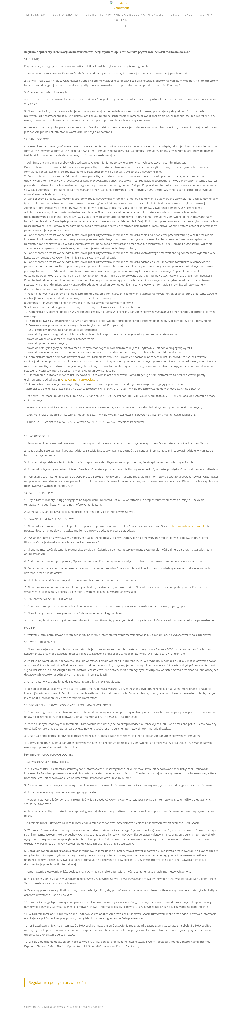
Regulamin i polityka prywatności (57, 982)
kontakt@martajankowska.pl (78, 379)
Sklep (190, 14)
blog (175, 14)
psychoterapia (65, 14)
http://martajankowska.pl (188, 526)
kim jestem (36, 14)
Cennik (206, 14)
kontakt (121, 20)
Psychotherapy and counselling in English (125, 14)
